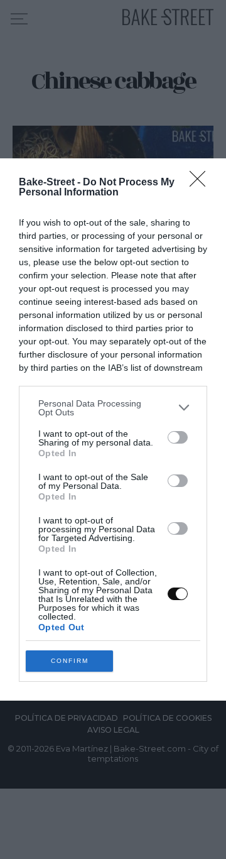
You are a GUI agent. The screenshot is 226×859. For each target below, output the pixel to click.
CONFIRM (70, 660)
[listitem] (113, 408)
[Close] (201, 183)
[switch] (178, 437)
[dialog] (113, 429)
